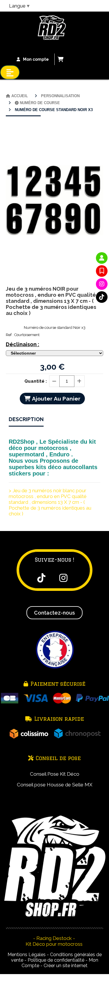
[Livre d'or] (102, 271)
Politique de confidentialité (56, 960)
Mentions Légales (27, 954)
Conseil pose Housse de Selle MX (54, 785)
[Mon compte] (102, 258)
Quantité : (35, 381)
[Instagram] (102, 284)
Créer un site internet (65, 965)
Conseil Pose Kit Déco (54, 774)
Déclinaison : (22, 344)
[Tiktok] (102, 297)
